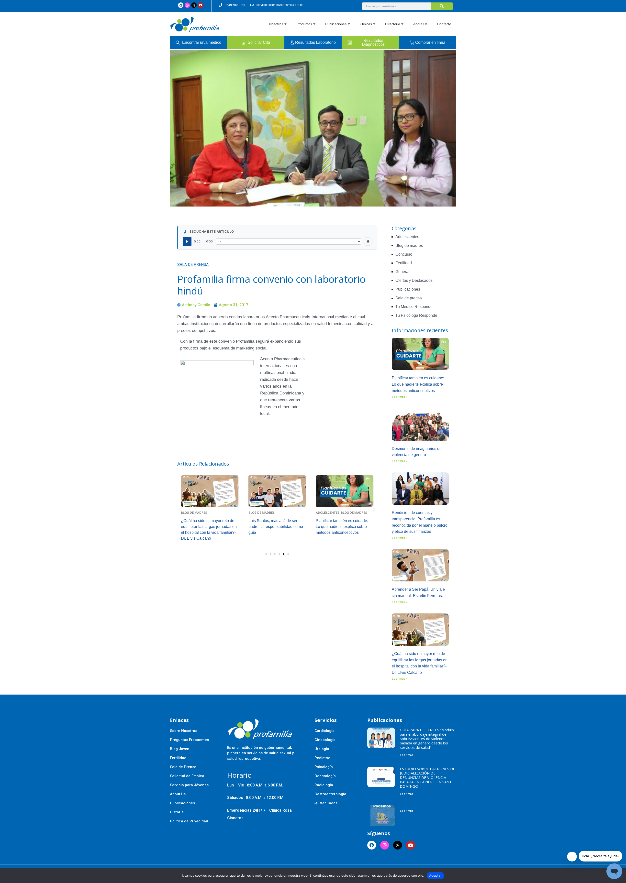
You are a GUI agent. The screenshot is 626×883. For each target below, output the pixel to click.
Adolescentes (327, 512)
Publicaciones (336, 24)
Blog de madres (194, 512)
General (402, 272)
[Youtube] (200, 5)
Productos (304, 24)
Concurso (403, 254)
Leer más (406, 755)
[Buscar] (442, 6)
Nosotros (276, 24)
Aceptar (435, 875)
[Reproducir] (187, 241)
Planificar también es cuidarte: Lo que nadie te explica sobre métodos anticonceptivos (418, 384)
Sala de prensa (193, 264)
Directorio (392, 24)
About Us (420, 24)
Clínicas (366, 24)
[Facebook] (180, 5)
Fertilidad (403, 263)
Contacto (444, 24)
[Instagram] (187, 5)
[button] (180, 509)
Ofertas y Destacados (414, 280)
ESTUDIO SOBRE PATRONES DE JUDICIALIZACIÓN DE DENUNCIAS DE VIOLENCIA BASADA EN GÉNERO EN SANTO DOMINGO (427, 777)
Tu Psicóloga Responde (416, 315)
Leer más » (399, 397)
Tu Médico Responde (414, 307)
